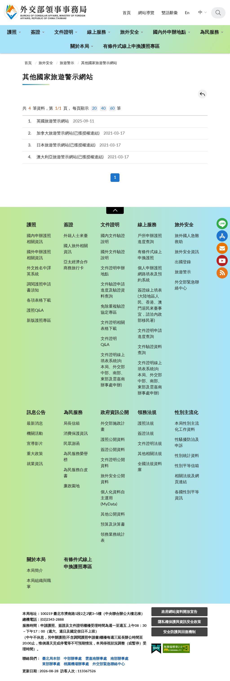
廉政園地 (72, 486)
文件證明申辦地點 (113, 271)
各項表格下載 (39, 300)
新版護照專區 (39, 321)
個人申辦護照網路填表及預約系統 (150, 274)
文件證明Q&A (109, 342)
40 (103, 109)
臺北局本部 (51, 658)
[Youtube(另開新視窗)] (222, 260)
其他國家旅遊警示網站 (99, 63)
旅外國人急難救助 (187, 239)
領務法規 (147, 412)
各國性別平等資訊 (187, 495)
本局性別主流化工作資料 (187, 427)
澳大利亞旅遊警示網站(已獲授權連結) (78, 157)
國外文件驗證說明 (113, 255)
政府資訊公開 (115, 412)
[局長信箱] (222, 248)
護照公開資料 (113, 440)
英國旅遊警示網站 (61, 121)
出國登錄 (183, 262)
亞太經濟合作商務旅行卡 (76, 265)
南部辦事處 (119, 658)
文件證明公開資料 (113, 463)
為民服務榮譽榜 (76, 457)
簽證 (35, 32)
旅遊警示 (67, 63)
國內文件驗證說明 (113, 239)
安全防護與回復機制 (179, 632)
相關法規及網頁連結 (187, 479)
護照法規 (146, 424)
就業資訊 (35, 464)
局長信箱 (72, 424)
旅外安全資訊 (187, 252)
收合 (115, 210)
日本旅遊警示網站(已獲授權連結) (74, 145)
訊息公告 (36, 412)
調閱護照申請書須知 (39, 287)
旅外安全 (129, 32)
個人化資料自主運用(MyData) (113, 498)
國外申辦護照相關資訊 (39, 255)
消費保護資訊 (76, 434)
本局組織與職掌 (39, 584)
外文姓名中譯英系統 (39, 271)
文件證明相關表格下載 (113, 326)
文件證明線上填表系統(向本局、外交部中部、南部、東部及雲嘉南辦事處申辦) (113, 370)
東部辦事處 (51, 664)
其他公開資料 (113, 514)
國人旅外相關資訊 (76, 249)
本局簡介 (35, 571)
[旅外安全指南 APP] (222, 236)
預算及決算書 (113, 524)
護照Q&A (35, 311)
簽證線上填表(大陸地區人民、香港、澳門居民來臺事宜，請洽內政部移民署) (150, 305)
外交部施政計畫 (113, 427)
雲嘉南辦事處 (96, 658)
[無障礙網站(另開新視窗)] (176, 649)
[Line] (222, 223)
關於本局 (79, 46)
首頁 (127, 13)
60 (112, 109)
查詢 (218, 12)
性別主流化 (186, 412)
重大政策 (35, 454)
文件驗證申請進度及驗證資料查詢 (113, 290)
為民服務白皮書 (76, 473)
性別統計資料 (187, 456)
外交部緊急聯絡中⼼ (109, 664)
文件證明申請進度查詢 (150, 334)
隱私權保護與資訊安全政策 (179, 622)
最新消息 (35, 424)
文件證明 (63, 32)
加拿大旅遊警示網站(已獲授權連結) (76, 133)
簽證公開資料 (113, 450)
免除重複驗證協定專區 (113, 310)
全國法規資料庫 (150, 467)
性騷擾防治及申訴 (187, 443)
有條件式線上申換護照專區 (131, 46)
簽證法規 (146, 434)
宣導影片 (35, 444)
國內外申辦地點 (169, 32)
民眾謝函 (72, 444)
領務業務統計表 (113, 538)
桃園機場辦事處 (76, 664)
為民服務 (209, 32)
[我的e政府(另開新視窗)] (156, 649)
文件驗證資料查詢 (150, 350)
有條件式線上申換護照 (150, 255)
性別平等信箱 (187, 466)
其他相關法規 (150, 454)
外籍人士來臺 (76, 236)
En (187, 13)
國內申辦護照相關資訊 (39, 239)
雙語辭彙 (169, 13)
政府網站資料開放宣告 (179, 612)
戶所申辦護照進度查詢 (150, 239)
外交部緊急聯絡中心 (187, 285)
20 (94, 109)
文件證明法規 (150, 444)
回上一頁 (202, 93)
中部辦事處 (73, 658)
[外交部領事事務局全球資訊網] (45, 12)
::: (2, 4)
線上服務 (96, 32)
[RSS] (222, 272)
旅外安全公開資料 (113, 479)
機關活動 (35, 434)
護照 (12, 32)
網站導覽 (146, 13)
